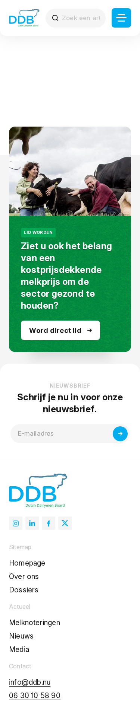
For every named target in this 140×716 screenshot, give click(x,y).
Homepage (27, 563)
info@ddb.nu (29, 682)
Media (19, 649)
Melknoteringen (34, 622)
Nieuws (21, 636)
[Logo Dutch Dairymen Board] (24, 18)
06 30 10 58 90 (34, 695)
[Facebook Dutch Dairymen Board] (48, 523)
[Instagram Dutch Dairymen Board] (15, 523)
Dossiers (24, 590)
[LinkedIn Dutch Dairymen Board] (32, 523)
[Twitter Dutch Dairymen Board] (65, 523)
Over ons (24, 576)
